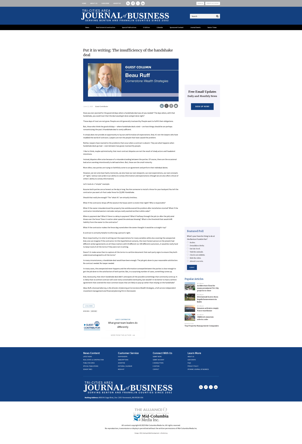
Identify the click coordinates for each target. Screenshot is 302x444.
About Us (93, 3)
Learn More (194, 353)
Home (84, 3)
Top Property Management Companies (202, 326)
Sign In (200, 3)
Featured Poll (195, 231)
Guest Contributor (101, 106)
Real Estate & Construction (105, 27)
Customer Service (128, 353)
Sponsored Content (176, 27)
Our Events (192, 360)
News (87, 27)
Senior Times (212, 27)
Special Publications (129, 27)
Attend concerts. (196, 261)
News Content (91, 353)
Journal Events (195, 27)
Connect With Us (162, 353)
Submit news (157, 357)
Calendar (160, 27)
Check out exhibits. (197, 255)
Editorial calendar (125, 366)
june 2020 (93, 311)
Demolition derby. (197, 246)
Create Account (212, 3)
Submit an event (158, 360)
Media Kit (121, 369)
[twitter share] (166, 106)
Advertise (117, 3)
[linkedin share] (162, 106)
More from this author (121, 335)
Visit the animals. (196, 252)
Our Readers (122, 357)
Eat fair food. (195, 249)
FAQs (189, 363)
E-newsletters (158, 363)
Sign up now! (202, 106)
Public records (89, 363)
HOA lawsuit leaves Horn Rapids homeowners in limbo (207, 299)
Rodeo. (192, 242)
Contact (156, 369)
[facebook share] (171, 106)
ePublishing (163, 433)
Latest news (87, 357)
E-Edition (146, 27)
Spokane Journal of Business (198, 369)
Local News (89, 306)
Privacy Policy (193, 366)
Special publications (90, 366)
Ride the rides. (195, 258)
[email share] (176, 106)
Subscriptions (123, 360)
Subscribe (105, 3)
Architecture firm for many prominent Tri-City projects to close (208, 288)
